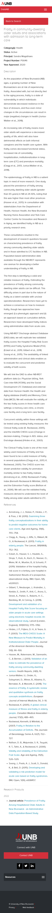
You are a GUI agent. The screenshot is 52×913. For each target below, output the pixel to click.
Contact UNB (26, 855)
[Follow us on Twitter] (26, 866)
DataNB (5, 9)
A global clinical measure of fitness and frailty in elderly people (28, 709)
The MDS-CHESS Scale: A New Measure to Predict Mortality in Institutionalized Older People (27, 637)
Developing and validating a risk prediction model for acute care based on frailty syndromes (28, 772)
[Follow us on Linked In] (32, 866)
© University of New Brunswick (21, 904)
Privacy (12, 907)
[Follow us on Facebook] (20, 866)
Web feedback (28, 907)
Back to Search (13, 21)
